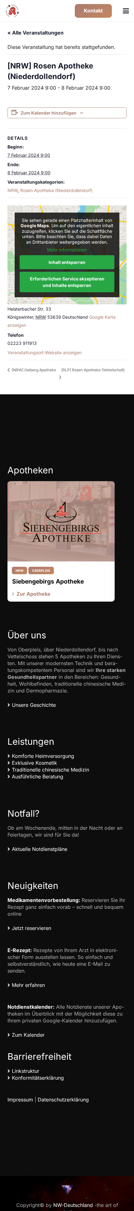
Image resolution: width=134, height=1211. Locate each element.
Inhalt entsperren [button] (67, 262)
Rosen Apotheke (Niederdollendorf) (56, 190)
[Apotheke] (13, 11)
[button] (126, 11)
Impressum (20, 1099)
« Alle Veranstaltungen (35, 33)
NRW (12, 190)
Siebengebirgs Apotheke (48, 581)
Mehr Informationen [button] (67, 249)
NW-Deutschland (73, 1205)
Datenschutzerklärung (63, 1099)
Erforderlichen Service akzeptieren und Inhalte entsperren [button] (67, 282)
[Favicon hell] (67, 1190)
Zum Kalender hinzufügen (48, 112)
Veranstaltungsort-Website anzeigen (44, 352)
